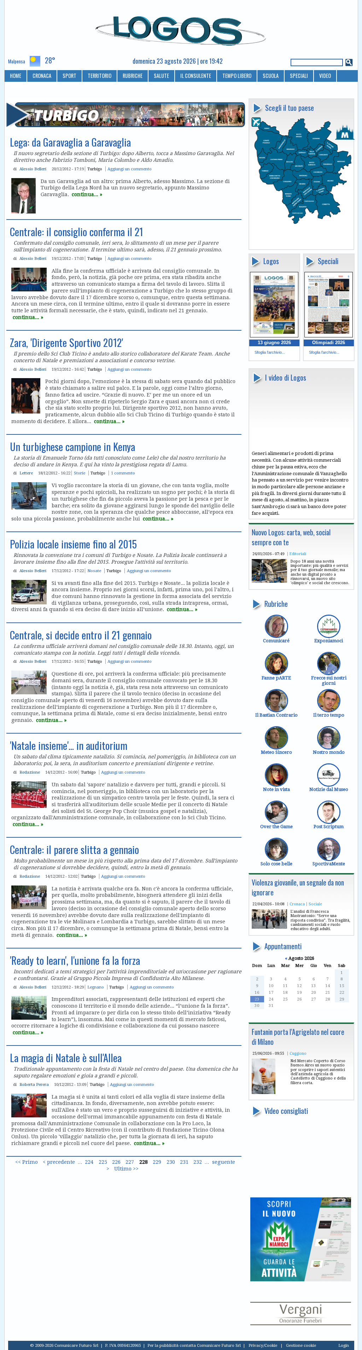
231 (184, 1162)
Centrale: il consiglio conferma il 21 (76, 231)
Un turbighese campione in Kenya (72, 446)
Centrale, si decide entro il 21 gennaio (81, 634)
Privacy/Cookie (263, 1345)
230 (171, 1162)
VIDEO (325, 75)
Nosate (94, 570)
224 (89, 1162)
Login (343, 1345)
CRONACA (42, 75)
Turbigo (94, 168)
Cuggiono (298, 1053)
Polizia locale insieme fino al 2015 (73, 543)
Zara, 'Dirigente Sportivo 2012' (66, 342)
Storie (79, 473)
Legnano (95, 987)
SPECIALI (299, 75)
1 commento (123, 473)
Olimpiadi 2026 (328, 342)
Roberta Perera (34, 1084)
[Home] (181, 28)
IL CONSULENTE (195, 75)
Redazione (29, 772)
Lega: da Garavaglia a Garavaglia (70, 142)
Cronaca (297, 904)
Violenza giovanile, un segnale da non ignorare (298, 887)
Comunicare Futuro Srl (219, 1345)
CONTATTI (20, 87)
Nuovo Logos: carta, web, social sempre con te (291, 537)
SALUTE (161, 75)
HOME (15, 75)
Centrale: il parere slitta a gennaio (74, 849)
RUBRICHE (132, 75)
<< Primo (26, 1162)
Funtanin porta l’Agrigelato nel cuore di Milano (298, 1037)
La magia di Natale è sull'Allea (66, 1057)
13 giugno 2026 (274, 342)
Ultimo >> (126, 1169)
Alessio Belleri (32, 168)
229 (157, 1162)
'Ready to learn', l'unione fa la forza (75, 960)
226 (116, 1162)
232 (197, 1162)
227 (129, 1162)
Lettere (26, 473)
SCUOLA (271, 75)
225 (103, 1162)
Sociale (315, 904)
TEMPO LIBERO (236, 75)
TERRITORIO (99, 75)
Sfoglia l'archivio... (270, 352)
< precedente (59, 1162)
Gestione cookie (301, 1345)
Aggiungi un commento (129, 168)
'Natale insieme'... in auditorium (68, 745)
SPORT (69, 75)
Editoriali (298, 554)
